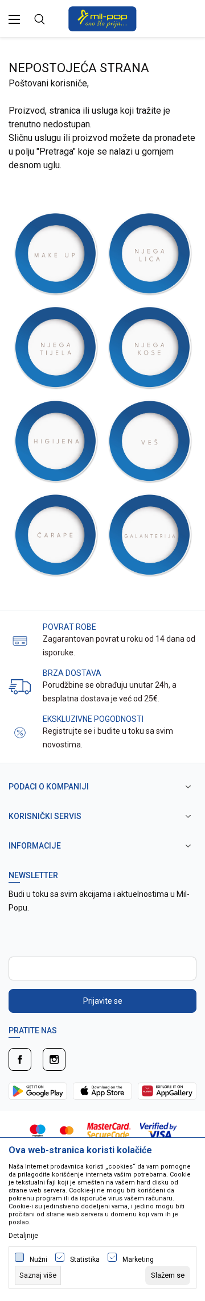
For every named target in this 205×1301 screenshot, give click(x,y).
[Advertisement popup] (102, 99)
